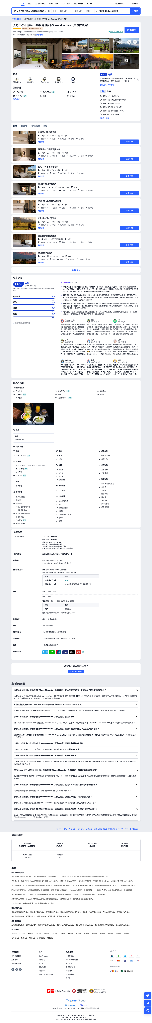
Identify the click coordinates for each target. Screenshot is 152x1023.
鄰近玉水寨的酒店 (109, 912)
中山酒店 (119, 933)
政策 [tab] (45, 126)
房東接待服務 (20, 497)
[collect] (147, 995)
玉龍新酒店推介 (31, 925)
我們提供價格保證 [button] (116, 31)
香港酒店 (22, 933)
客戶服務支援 (16, 956)
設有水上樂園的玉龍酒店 (65, 925)
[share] (147, 1003)
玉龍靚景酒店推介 (17, 925)
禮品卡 (89, 4)
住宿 (22, 4)
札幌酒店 (24, 938)
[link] (119, 4)
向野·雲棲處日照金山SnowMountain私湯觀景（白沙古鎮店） (72, 890)
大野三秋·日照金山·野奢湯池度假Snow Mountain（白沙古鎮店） (51, 25)
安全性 (68, 978)
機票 (30, 4)
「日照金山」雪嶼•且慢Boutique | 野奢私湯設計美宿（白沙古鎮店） (35, 881)
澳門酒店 (87, 933)
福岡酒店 (103, 933)
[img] (37, 53)
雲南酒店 (80, 829)
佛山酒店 (127, 933)
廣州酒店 (47, 933)
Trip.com (58, 829)
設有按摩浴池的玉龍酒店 (47, 925)
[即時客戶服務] (147, 1010)
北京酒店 (111, 933)
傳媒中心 (42, 960)
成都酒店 (32, 938)
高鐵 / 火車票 (40, 4)
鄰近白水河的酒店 (52, 912)
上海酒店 (63, 933)
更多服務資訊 (16, 963)
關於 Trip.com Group (46, 974)
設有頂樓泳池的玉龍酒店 (84, 925)
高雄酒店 (50, 938)
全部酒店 (69, 971)
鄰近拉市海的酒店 (17, 916)
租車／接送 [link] (53, 4)
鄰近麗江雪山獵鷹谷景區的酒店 (59, 916)
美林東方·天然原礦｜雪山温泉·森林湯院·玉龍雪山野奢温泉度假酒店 (34, 899)
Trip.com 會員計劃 (72, 960)
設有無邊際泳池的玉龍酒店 (104, 925)
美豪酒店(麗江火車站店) (62, 885)
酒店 (65, 829)
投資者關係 (70, 956)
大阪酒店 (79, 933)
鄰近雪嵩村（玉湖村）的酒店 (36, 916)
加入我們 (42, 963)
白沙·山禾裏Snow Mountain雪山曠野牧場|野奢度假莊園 (92, 885)
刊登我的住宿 (70, 967)
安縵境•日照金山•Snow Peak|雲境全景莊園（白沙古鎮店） (113, 881)
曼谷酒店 (71, 933)
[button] (96, 4)
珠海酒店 (30, 933)
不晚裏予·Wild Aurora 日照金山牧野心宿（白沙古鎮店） (114, 890)
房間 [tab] (15, 126)
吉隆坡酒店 (15, 938)
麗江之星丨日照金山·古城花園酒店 (125, 885)
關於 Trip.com (43, 956)
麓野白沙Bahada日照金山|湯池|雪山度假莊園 (75, 881)
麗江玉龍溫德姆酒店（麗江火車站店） (46, 876)
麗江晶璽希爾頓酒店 (18, 894)
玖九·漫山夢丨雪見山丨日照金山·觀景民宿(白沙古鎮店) (30, 890)
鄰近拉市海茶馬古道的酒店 (91, 912)
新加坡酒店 (41, 938)
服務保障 (14, 960)
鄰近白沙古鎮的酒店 (37, 912)
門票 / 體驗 (66, 4)
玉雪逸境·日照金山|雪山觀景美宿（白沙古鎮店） (90, 894)
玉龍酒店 (89, 829)
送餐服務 (62, 480)
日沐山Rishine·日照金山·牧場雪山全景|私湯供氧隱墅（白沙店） (33, 903)
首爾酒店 (95, 933)
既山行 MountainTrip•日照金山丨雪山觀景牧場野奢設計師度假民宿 (85, 876)
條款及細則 (43, 967)
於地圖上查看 (104, 118)
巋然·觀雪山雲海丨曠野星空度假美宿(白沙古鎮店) (77, 899)
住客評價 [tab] (23, 126)
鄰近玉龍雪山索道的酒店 (20, 912)
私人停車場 (62, 391)
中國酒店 (72, 829)
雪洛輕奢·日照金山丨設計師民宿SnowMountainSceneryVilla (31, 885)
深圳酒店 (14, 933)
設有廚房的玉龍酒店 (123, 925)
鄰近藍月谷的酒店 (123, 912)
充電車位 (103, 391)
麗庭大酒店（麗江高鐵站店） (21, 876)
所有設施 (16, 99)
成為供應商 (70, 974)
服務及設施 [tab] (35, 126)
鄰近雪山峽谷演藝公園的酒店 (70, 912)
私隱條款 (42, 971)
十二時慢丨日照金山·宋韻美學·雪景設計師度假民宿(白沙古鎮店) (49, 894)
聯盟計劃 (69, 963)
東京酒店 (38, 933)
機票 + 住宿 (78, 4)
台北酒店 (55, 933)
